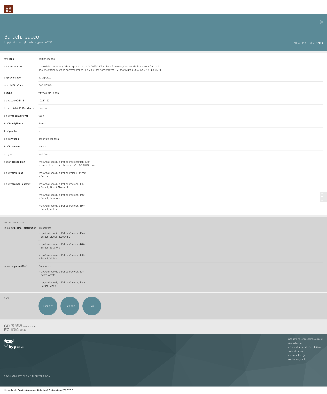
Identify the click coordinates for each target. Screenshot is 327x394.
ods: (13, 85)
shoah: (14, 161)
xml (293, 347)
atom (296, 351)
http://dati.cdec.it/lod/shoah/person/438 (28, 42)
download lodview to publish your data (27, 376)
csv (297, 359)
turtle (306, 347)
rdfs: (9, 59)
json (311, 347)
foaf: (13, 123)
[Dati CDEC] (21, 327)
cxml (302, 359)
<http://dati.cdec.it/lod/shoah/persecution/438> (66, 163)
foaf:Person (44, 154)
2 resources (44, 266)
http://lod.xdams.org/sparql (310, 339)
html (300, 355)
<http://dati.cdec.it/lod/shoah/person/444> (61, 284)
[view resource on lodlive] (321, 22)
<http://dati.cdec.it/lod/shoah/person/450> (61, 207)
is (20, 228)
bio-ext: (14, 100)
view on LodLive (295, 343)
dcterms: (13, 66)
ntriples (299, 347)
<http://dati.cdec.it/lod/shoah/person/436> (61, 186)
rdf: (8, 154)
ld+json (317, 347)
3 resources (44, 228)
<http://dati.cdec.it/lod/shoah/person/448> (61, 197)
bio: (11, 139)
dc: (12, 77)
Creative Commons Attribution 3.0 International (40, 390)
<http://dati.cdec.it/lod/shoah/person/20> (61, 273)
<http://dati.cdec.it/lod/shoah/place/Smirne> (62, 175)
